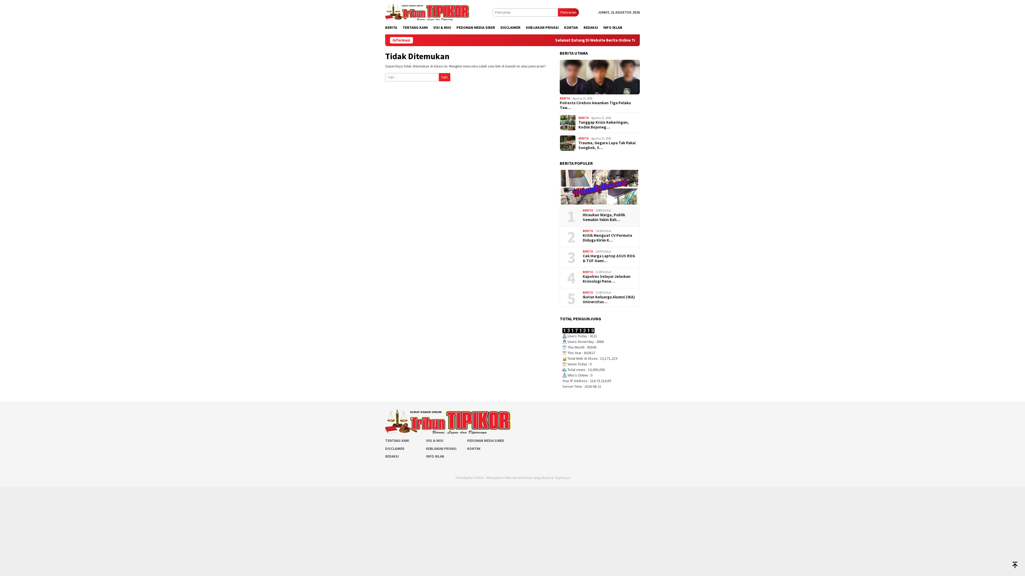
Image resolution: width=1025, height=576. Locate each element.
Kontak (473, 448)
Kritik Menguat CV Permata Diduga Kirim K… (607, 238)
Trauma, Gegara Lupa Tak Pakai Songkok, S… (607, 145)
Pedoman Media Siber (485, 440)
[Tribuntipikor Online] (427, 11)
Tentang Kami (397, 440)
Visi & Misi (434, 440)
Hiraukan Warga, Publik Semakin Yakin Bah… (604, 217)
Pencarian (568, 12)
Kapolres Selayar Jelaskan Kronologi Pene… (606, 279)
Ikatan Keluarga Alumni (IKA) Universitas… (609, 299)
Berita (565, 98)
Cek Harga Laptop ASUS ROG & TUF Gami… (609, 258)
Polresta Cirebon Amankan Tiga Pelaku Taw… (595, 105)
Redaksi (392, 456)
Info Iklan (435, 456)
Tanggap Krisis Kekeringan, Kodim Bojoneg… (603, 125)
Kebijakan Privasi (441, 448)
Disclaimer (394, 448)
